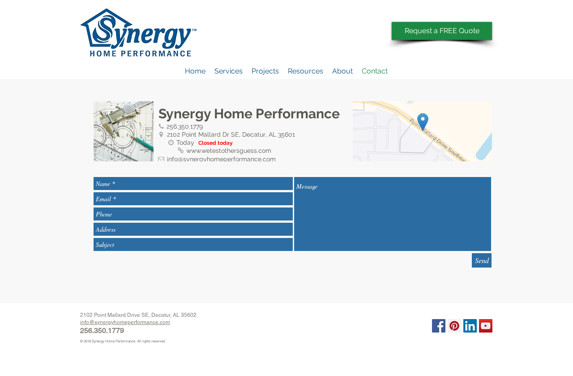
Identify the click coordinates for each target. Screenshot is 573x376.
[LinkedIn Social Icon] (470, 326)
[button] (305, 71)
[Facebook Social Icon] (438, 326)
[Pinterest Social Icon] (454, 326)
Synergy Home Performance (113, 341)
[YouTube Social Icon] (485, 326)
